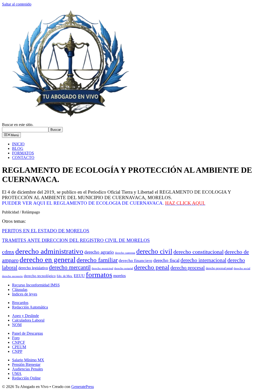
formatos (99, 275)
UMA (17, 373)
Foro (16, 338)
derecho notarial (123, 268)
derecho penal (151, 267)
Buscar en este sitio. (17, 124)
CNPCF (18, 342)
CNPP (17, 351)
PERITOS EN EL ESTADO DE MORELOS (45, 230)
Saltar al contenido (16, 4)
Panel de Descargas (27, 333)
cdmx (8, 252)
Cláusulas (19, 289)
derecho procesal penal (219, 268)
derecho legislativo (33, 268)
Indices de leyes (24, 294)
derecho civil (154, 251)
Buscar (55, 130)
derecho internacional (203, 260)
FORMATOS (23, 153)
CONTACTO (23, 157)
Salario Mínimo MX (28, 360)
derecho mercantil (70, 267)
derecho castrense (125, 252)
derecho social (242, 268)
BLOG (17, 148)
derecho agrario (99, 252)
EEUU (79, 276)
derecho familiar (97, 259)
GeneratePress (82, 386)
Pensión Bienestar (26, 364)
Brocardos (20, 302)
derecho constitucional (198, 252)
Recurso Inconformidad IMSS (36, 285)
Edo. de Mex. (65, 276)
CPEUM (19, 347)
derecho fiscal (166, 260)
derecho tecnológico (40, 276)
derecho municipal (102, 268)
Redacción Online (26, 378)
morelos (119, 276)
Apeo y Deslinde (25, 316)
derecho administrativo (49, 251)
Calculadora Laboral (28, 320)
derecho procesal (187, 267)
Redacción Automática (30, 307)
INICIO (18, 144)
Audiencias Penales (27, 369)
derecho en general (48, 259)
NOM (17, 325)
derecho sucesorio (12, 276)
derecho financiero (135, 260)
